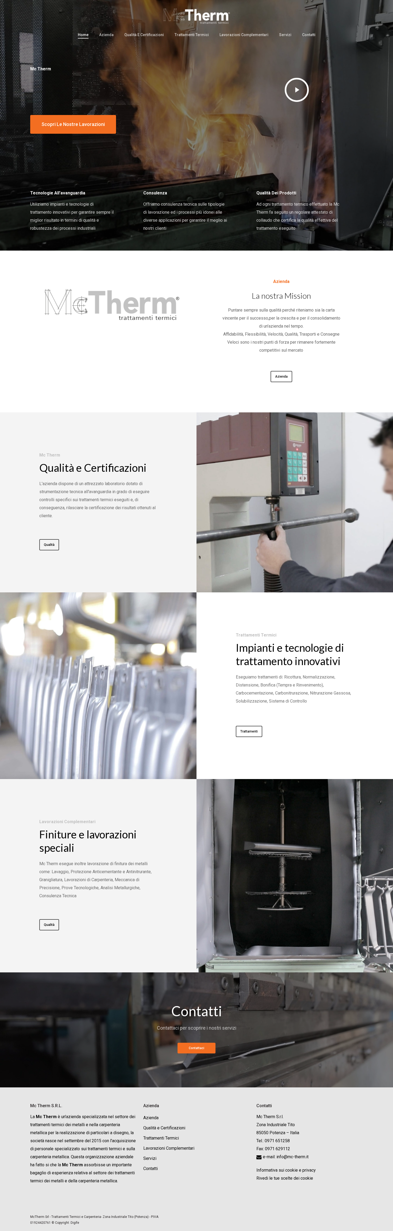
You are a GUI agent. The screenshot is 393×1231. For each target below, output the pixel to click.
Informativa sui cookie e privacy (286, 1170)
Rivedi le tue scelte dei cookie (284, 1178)
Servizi (149, 1158)
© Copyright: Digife (65, 1223)
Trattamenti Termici (161, 1138)
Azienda (151, 1117)
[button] (73, 124)
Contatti (150, 1168)
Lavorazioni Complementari (168, 1148)
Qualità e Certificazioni (164, 1127)
